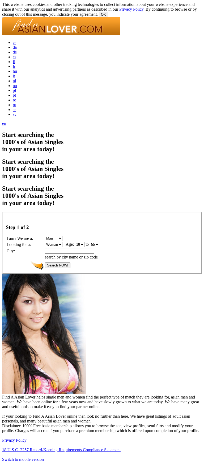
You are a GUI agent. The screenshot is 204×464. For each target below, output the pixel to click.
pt (14, 95)
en (4, 123)
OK (103, 15)
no (15, 85)
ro (14, 100)
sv (14, 114)
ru (14, 104)
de (15, 52)
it (14, 76)
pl (14, 90)
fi (14, 61)
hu (15, 71)
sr (14, 109)
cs (14, 42)
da (15, 47)
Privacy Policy (131, 9)
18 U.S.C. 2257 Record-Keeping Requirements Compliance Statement (61, 449)
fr (14, 66)
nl (14, 81)
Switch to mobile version (23, 459)
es (14, 57)
